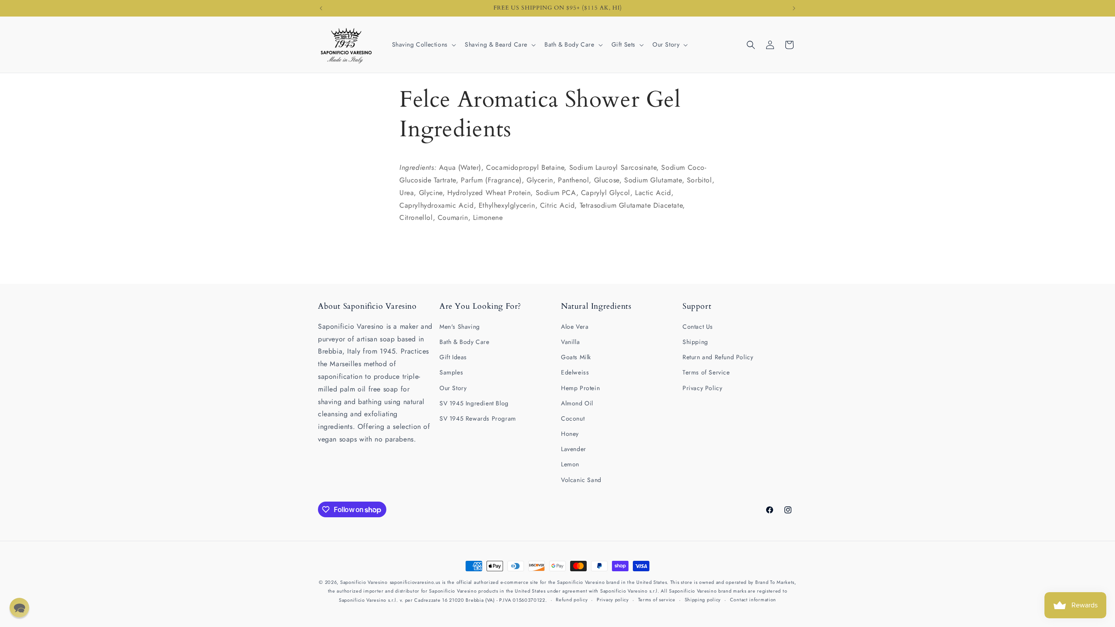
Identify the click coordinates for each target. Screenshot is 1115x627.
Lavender (573, 449)
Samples (451, 372)
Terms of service (657, 599)
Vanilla (570, 341)
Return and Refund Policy (718, 357)
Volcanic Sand (581, 479)
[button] (423, 44)
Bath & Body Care (464, 341)
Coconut (573, 418)
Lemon (570, 464)
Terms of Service (706, 372)
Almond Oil (577, 403)
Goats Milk (576, 357)
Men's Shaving (459, 326)
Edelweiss (575, 372)
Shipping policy (703, 599)
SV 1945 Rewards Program (477, 418)
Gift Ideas (453, 357)
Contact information (753, 599)
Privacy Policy (702, 388)
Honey (570, 433)
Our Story (452, 388)
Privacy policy (613, 599)
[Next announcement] (794, 8)
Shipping (695, 341)
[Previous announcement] (321, 8)
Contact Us (698, 326)
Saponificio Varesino (364, 582)
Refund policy (572, 599)
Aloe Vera (574, 326)
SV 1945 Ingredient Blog (474, 403)
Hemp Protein (580, 388)
